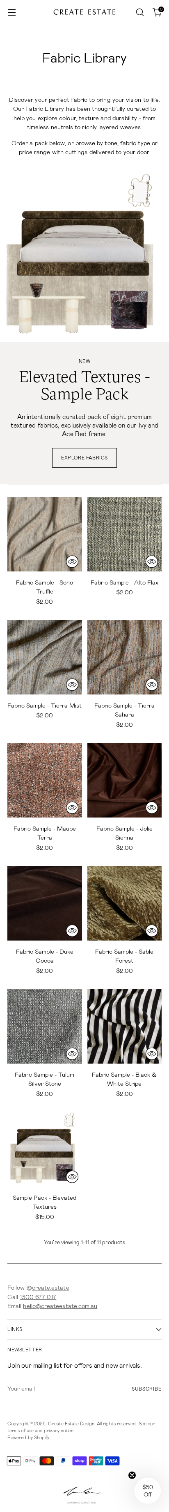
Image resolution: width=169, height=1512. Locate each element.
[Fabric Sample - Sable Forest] (124, 903)
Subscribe (147, 1389)
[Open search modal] (139, 12)
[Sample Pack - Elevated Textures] (44, 1149)
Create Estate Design (71, 1423)
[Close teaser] (132, 1475)
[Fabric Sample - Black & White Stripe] (124, 1026)
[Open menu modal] (11, 12)
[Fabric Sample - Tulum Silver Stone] (44, 1026)
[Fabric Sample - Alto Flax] (124, 534)
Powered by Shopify (28, 1437)
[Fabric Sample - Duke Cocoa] (44, 903)
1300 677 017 (38, 1297)
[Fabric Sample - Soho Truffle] (44, 534)
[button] (148, 1491)
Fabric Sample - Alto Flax (124, 582)
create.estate (50, 1288)
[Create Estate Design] (84, 12)
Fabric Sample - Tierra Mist (44, 705)
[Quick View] (72, 561)
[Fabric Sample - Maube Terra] (44, 780)
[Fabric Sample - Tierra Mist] (44, 657)
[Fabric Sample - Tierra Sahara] (124, 657)
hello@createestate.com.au (60, 1306)
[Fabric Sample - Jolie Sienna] (124, 780)
